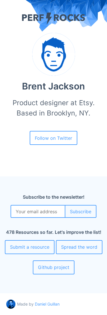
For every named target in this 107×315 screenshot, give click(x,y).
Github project (53, 267)
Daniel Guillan (47, 304)
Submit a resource (29, 247)
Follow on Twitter (53, 138)
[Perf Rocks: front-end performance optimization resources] (53, 23)
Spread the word (79, 247)
